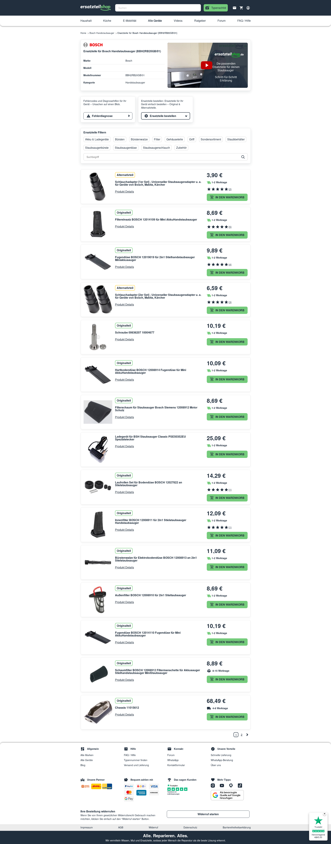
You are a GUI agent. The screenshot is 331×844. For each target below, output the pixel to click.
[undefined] (247, 734)
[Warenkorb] (241, 7)
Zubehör (181, 148)
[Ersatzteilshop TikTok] (241, 785)
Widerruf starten (208, 814)
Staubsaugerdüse (126, 148)
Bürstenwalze (139, 139)
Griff (191, 139)
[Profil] (248, 7)
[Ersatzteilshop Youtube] (223, 785)
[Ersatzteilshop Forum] (232, 785)
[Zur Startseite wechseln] (95, 8)
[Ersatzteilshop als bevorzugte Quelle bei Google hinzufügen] (227, 795)
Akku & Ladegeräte (97, 139)
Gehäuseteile (174, 139)
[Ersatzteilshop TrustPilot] (173, 785)
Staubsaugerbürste (97, 148)
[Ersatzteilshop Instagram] (214, 785)
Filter (157, 139)
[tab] (107, 116)
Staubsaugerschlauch (156, 148)
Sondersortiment (211, 139)
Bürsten (120, 139)
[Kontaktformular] (234, 7)
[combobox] (158, 7)
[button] (86, 21)
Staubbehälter (236, 139)
